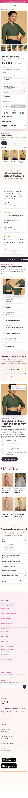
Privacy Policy (4, 731)
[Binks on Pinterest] (5, 774)
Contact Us (3, 724)
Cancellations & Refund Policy (8, 736)
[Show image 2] (9, 48)
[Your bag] (25, 5)
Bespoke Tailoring (5, 741)
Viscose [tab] (4, 143)
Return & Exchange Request (7, 743)
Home (2, 9)
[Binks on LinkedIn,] (11, 774)
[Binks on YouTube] (9, 774)
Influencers (3, 748)
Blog (2, 727)
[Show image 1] (3, 48)
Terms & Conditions (5, 729)
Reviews (3, 734)
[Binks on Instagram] (7, 774)
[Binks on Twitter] (3, 774)
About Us (3, 722)
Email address (7, 685)
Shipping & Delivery (9, 126)
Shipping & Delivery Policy (7, 738)
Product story (7, 116)
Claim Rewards (4, 745)
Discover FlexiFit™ (10, 459)
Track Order (3, 719)
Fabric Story (6, 121)
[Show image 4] (20, 48)
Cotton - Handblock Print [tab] (16, 143)
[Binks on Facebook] (2, 774)
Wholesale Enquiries (5, 750)
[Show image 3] (14, 48)
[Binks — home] (14, 5)
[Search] (2, 5)
